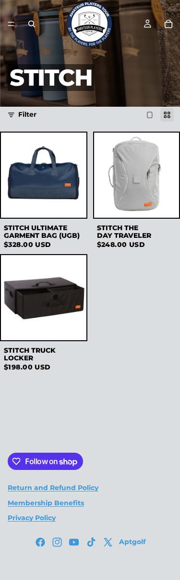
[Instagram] (57, 542)
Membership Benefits (46, 503)
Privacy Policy (32, 517)
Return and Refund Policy (53, 487)
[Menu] (11, 24)
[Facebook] (40, 542)
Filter (27, 114)
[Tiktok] (91, 542)
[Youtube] (74, 542)
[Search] (31, 23)
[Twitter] (108, 542)
